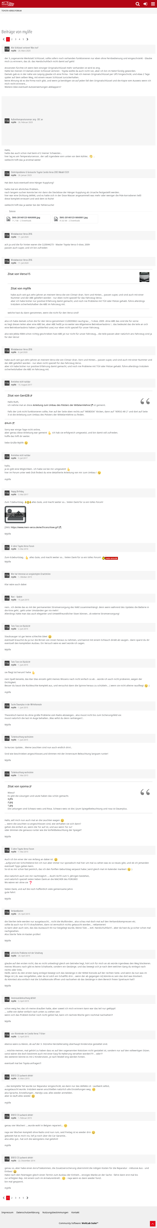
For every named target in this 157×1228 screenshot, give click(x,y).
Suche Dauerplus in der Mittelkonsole (26, 704)
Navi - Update (16, 596)
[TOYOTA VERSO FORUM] (8, 4)
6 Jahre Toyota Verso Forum (22, 546)
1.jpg (10, 805)
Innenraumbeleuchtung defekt (23, 998)
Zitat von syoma (18, 786)
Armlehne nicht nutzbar (20, 381)
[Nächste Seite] (27, 39)
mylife (13, 50)
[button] (153, 4)
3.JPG (10, 798)
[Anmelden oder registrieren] (145, 4)
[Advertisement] (100, 120)
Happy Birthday (17, 491)
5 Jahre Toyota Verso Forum (22, 849)
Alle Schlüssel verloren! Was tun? (24, 47)
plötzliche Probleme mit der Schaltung (27, 953)
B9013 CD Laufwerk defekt (22, 1075)
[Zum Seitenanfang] (152, 1223)
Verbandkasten (17, 911)
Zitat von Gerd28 (18, 395)
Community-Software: (78, 1223)
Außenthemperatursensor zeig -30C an (27, 119)
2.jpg (10, 802)
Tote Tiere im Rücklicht (20, 626)
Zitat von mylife (21, 288)
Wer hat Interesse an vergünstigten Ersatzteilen (31, 574)
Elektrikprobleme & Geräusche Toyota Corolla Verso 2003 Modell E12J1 (40, 172)
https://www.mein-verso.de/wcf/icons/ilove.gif (34, 527)
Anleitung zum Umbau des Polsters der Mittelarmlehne (61, 405)
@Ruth (8, 423)
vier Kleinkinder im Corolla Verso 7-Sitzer (28, 1033)
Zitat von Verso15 (19, 274)
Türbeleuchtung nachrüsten (22, 737)
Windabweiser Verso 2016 (21, 234)
